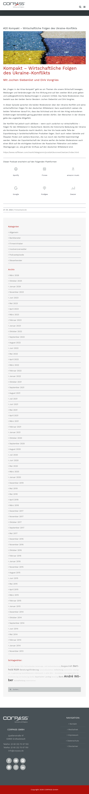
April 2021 (13, 415)
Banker (17, 666)
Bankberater (15, 238)
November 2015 (16, 567)
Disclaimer (73, 746)
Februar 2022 (15, 371)
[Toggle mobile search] (80, 7)
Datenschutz (73, 741)
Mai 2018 (13, 494)
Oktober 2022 (15, 331)
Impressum (73, 735)
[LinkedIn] (23, 767)
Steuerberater (15, 260)
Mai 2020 (13, 466)
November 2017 (16, 516)
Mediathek (73, 729)
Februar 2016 (15, 556)
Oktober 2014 (15, 617)
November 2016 (16, 544)
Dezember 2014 (16, 612)
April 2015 (13, 589)
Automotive (68, 670)
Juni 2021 (13, 404)
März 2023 (14, 314)
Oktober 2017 (15, 522)
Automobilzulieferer (46, 670)
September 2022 (17, 337)
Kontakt (73, 724)
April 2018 (13, 500)
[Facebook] (9, 760)
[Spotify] (9, 767)
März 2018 (14, 505)
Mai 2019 (13, 488)
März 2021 (14, 421)
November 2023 (16, 292)
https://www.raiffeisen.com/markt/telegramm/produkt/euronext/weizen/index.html (41, 152)
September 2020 (17, 443)
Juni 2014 (13, 629)
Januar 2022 (15, 376)
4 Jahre (46, 673)
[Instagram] (16, 767)
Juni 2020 (14, 460)
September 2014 (16, 623)
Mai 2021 (13, 410)
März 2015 (14, 595)
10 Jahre (11, 666)
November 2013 (16, 651)
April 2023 (14, 309)
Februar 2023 (15, 320)
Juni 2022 (13, 348)
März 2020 (14, 472)
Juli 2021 (13, 399)
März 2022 (14, 365)
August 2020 (15, 449)
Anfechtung (58, 670)
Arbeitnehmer (31, 680)
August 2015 (14, 573)
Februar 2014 (15, 640)
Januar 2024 (15, 286)
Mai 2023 (13, 303)
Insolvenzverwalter (18, 249)
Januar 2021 (15, 432)
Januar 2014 (15, 645)
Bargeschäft (66, 666)
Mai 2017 (13, 533)
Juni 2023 (13, 298)
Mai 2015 (13, 584)
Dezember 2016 (16, 539)
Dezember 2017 (16, 511)
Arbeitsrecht (38, 673)
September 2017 (16, 528)
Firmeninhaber (16, 243)
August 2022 (15, 343)
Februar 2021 (15, 427)
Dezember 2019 (16, 483)
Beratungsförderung (29, 670)
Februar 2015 (15, 601)
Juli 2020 (13, 455)
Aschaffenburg (19, 681)
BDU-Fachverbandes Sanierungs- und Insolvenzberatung (40, 666)
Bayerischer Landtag (43, 677)
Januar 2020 (15, 477)
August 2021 (14, 393)
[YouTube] (16, 760)
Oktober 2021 (15, 382)
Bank (61, 676)
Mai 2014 (13, 634)
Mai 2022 (13, 354)
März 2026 (14, 275)
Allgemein (13, 232)
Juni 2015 (13, 578)
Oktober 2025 (15, 281)
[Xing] (23, 760)
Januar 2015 (15, 606)
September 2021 (16, 387)
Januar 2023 (15, 326)
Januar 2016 (15, 561)
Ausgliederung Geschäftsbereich (22, 673)
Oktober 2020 (15, 438)
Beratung (55, 677)
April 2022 (14, 359)
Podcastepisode (20, 210)
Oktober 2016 (15, 550)
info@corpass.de (16, 751)
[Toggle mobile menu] (84, 7)
